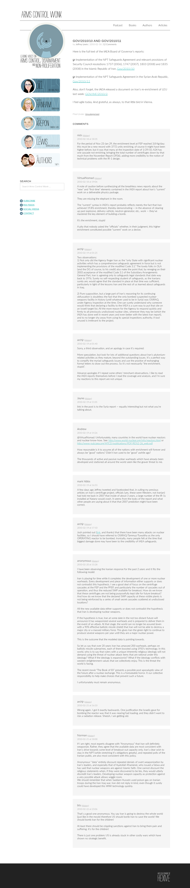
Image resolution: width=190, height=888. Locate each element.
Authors (147, 25)
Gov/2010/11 (81, 81)
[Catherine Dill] (42, 86)
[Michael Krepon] (42, 123)
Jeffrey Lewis (82, 44)
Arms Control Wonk (95, 12)
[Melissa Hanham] (42, 104)
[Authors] (42, 160)
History (86, 136)
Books (132, 25)
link (98, 532)
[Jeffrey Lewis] (42, 142)
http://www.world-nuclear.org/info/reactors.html (134, 440)
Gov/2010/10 (126, 68)
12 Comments (110, 44)
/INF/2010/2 (96, 94)
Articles (162, 25)
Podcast (118, 25)
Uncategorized (92, 114)
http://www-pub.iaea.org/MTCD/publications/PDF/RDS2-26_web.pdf (115, 443)
